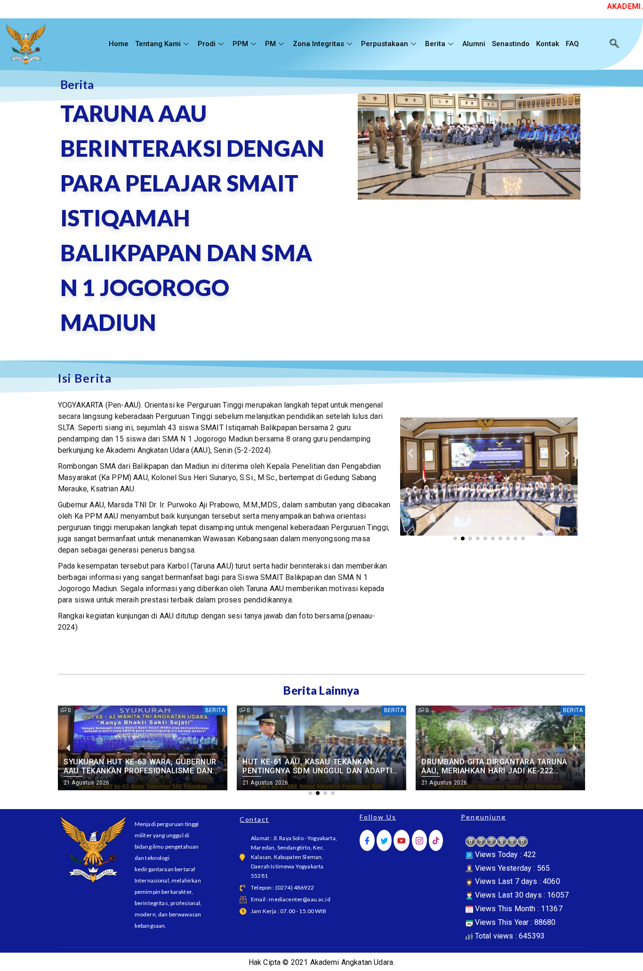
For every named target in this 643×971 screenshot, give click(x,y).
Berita (435, 44)
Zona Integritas (318, 44)
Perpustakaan (384, 44)
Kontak (547, 44)
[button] (411, 453)
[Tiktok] (436, 840)
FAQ (572, 44)
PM (270, 44)
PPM (240, 44)
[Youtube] (402, 840)
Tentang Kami (158, 44)
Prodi (207, 44)
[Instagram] (419, 840)
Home (119, 44)
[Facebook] (367, 840)
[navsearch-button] (614, 44)
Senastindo (511, 44)
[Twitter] (384, 840)
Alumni (473, 44)
